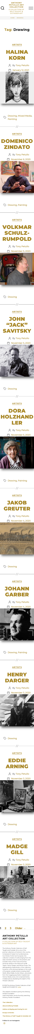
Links (19, 987)
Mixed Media (25, 115)
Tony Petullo (22, 65)
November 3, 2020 (21, 692)
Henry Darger (17, 677)
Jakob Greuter (17, 505)
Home (13, 18)
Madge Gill (17, 849)
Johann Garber (17, 591)
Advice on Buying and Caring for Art (15, 1009)
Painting (12, 119)
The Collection (7, 1002)
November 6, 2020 (21, 159)
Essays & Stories (8, 1012)
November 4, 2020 (21, 520)
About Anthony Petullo (10, 1006)
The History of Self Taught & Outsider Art (17, 1016)
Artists (17, 44)
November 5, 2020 (21, 251)
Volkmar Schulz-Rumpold (17, 233)
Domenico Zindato (17, 144)
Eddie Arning (17, 763)
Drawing (12, 115)
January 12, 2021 (20, 70)
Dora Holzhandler (17, 416)
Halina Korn (17, 55)
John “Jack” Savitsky (17, 325)
